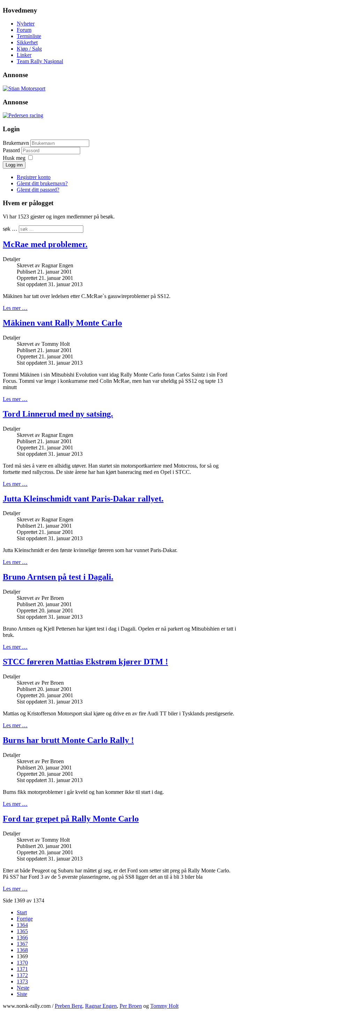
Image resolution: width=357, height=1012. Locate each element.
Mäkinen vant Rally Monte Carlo (62, 322)
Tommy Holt (164, 1006)
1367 (22, 944)
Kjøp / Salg (29, 49)
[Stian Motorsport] (24, 88)
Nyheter (26, 24)
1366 (22, 937)
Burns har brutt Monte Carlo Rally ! (68, 740)
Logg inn (14, 165)
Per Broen (131, 1006)
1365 (22, 931)
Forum (24, 30)
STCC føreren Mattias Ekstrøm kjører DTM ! (85, 661)
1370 (22, 963)
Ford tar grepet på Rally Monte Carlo (71, 818)
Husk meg (14, 158)
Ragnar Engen (101, 1006)
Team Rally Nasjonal (40, 61)
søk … (10, 229)
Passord (12, 150)
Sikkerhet (27, 42)
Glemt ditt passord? (38, 190)
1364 (22, 925)
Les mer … (15, 308)
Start (22, 912)
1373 (22, 981)
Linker (24, 55)
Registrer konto (34, 177)
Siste (22, 994)
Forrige (25, 919)
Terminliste (29, 36)
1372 (22, 975)
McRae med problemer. (45, 244)
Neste (23, 988)
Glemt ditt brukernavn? (42, 183)
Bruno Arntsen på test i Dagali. (58, 576)
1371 (22, 969)
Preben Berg (68, 1006)
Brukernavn (16, 143)
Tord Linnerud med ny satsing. (58, 413)
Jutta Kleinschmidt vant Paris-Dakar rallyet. (83, 498)
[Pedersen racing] (23, 115)
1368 (22, 950)
